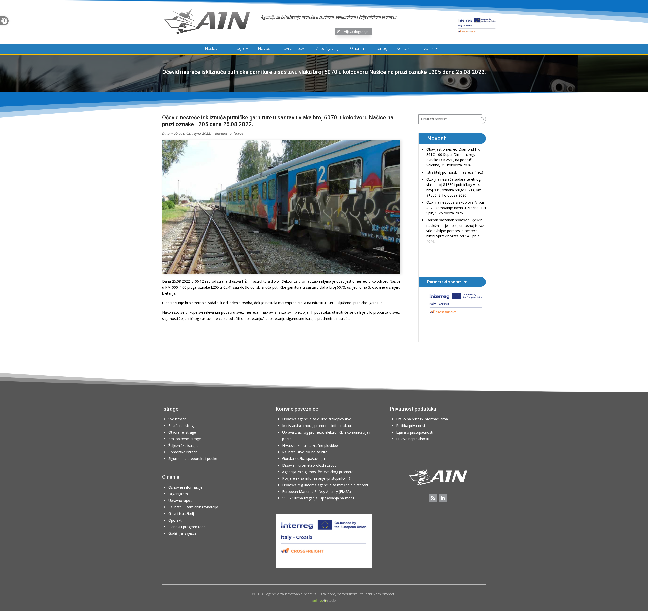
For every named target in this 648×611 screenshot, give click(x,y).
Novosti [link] (265, 49)
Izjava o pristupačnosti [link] (414, 432)
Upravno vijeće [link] (180, 500)
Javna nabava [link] (294, 49)
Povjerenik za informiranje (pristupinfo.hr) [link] (316, 478)
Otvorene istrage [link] (182, 432)
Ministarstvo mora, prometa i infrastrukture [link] (317, 425)
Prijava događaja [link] (355, 31)
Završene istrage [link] (182, 425)
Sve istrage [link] (177, 419)
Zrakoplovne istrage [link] (184, 438)
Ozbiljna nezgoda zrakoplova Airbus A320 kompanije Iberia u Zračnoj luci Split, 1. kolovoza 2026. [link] (456, 207)
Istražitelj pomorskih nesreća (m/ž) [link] (454, 172)
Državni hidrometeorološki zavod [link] (309, 465)
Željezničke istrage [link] (183, 445)
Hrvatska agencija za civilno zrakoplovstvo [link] (316, 419)
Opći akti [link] (175, 520)
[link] (4, 20)
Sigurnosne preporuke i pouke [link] (192, 458)
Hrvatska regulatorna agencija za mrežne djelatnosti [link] (325, 485)
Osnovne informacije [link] (185, 487)
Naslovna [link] (213, 49)
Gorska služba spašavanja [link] (303, 458)
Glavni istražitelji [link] (181, 513)
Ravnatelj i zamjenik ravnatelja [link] (193, 507)
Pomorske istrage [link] (182, 452)
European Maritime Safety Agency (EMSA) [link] (316, 491)
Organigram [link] (178, 493)
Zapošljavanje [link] (328, 49)
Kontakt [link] (404, 49)
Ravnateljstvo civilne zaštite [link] (304, 452)
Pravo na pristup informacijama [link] (422, 419)
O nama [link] (357, 49)
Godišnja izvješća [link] (182, 533)
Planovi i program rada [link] (187, 526)
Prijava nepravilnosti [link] (412, 438)
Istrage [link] (237, 49)
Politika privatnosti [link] (411, 425)
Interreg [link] (380, 49)
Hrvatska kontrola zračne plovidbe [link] (310, 445)
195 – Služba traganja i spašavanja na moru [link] (318, 498)
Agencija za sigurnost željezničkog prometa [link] (317, 471)
